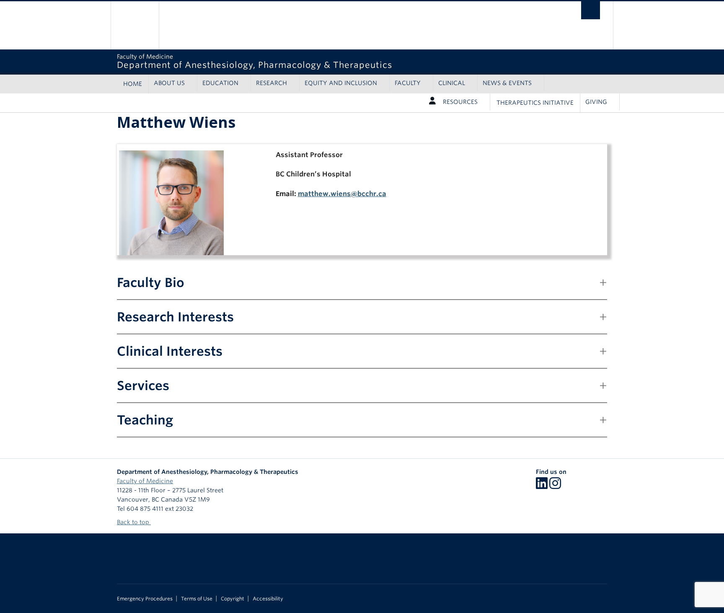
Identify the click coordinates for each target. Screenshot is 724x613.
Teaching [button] (145, 419)
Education (220, 83)
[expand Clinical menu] (472, 83)
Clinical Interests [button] (169, 351)
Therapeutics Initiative (535, 102)
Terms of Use (196, 599)
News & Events (507, 83)
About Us (169, 83)
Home (132, 83)
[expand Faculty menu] (428, 83)
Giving (596, 101)
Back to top (134, 522)
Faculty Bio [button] (150, 282)
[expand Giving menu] (614, 101)
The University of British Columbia (135, 25)
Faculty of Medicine (145, 481)
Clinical (451, 83)
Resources (460, 101)
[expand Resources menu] (485, 101)
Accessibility (268, 599)
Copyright (232, 599)
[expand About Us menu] (192, 83)
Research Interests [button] (175, 316)
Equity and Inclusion (341, 83)
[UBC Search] (590, 10)
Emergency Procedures (145, 599)
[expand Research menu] (294, 83)
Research (271, 83)
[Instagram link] (555, 486)
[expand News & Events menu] (539, 83)
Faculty (408, 83)
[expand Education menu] (246, 83)
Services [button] (143, 385)
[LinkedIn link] (542, 486)
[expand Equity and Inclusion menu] (384, 83)
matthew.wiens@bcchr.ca (342, 194)
